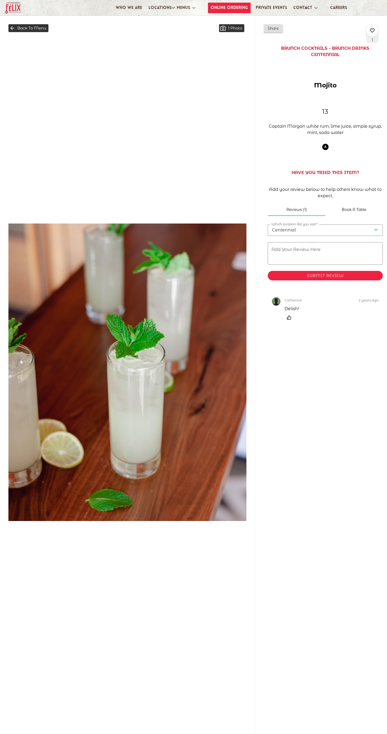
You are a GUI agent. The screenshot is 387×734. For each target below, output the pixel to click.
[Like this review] (290, 317)
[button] (172, 8)
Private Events (271, 8)
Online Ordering (229, 8)
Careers (338, 8)
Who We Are (129, 8)
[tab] (296, 209)
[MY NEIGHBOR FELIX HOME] (28, 7)
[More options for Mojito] (372, 30)
